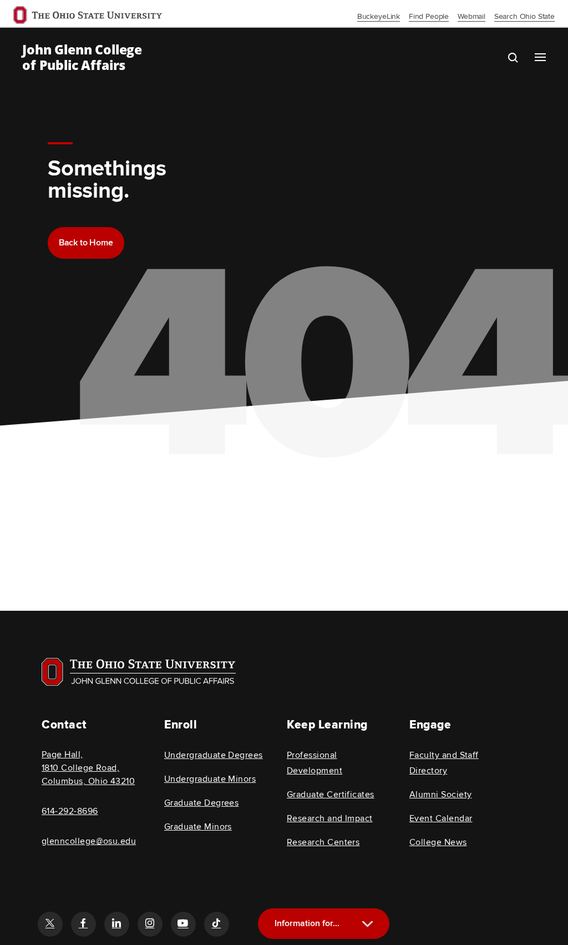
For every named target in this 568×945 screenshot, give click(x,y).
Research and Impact (330, 818)
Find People (429, 16)
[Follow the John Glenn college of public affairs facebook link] (83, 924)
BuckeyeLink (378, 16)
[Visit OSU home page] (139, 672)
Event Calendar (440, 818)
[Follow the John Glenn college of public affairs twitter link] (50, 924)
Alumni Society (440, 794)
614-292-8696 (70, 811)
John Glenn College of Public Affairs (82, 57)
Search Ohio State (524, 16)
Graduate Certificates (330, 794)
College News (438, 842)
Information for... (307, 923)
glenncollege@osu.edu (89, 841)
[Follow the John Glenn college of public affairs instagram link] (149, 924)
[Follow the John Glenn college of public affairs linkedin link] (116, 924)
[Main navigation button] (540, 57)
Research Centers (323, 842)
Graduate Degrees (201, 802)
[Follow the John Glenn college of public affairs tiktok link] (216, 924)
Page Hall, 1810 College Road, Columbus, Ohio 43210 (88, 768)
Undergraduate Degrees (213, 755)
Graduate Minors (198, 826)
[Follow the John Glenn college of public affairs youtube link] (183, 924)
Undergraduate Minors (210, 779)
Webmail (471, 16)
